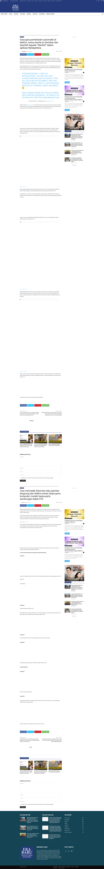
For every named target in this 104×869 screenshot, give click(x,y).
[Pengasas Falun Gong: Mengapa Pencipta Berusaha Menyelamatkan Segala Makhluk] (74, 90)
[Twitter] (100, 1)
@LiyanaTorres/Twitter (23, 186)
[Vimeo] (101, 1)
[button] (102, 14)
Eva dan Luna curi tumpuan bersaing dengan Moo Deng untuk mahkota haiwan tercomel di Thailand (40, 445)
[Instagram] (98, 1)
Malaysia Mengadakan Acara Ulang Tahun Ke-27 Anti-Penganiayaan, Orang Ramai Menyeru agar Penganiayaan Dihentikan (77, 136)
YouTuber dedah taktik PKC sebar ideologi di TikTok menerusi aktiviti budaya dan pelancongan (26, 445)
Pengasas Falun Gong (68, 67)
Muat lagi (74, 165)
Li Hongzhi (66, 72)
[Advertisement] (52, 24)
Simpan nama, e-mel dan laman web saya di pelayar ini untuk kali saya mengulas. (37, 477)
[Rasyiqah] (20, 51)
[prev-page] (20, 449)
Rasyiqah (24, 51)
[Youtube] (103, 1)
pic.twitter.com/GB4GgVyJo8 (44, 97)
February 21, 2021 (50, 101)
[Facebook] (96, 1)
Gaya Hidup (25, 35)
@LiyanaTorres (30, 104)
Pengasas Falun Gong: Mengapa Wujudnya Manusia (73, 70)
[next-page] (22, 449)
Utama (21, 35)
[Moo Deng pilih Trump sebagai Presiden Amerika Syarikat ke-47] (55, 438)
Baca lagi (67, 82)
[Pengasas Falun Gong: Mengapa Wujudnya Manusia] (74, 63)
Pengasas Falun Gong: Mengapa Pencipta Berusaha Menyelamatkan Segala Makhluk (74, 98)
